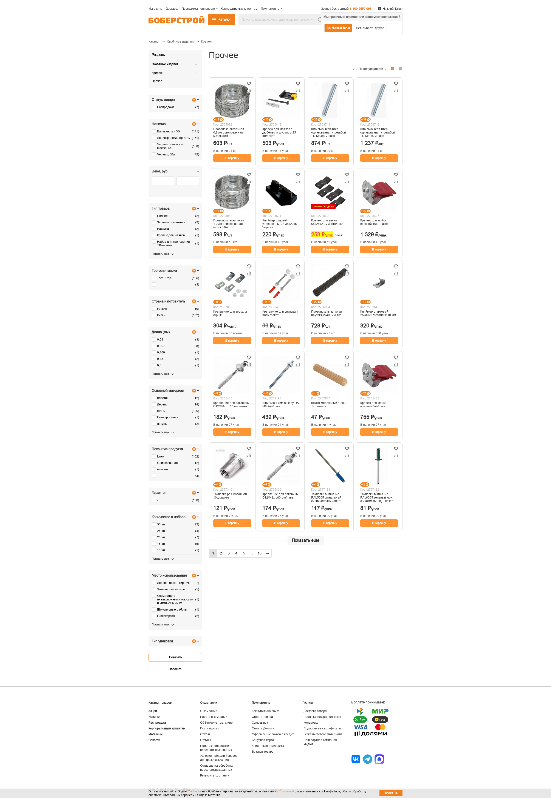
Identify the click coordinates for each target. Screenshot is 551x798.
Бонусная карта (263, 740)
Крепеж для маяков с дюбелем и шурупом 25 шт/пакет (279, 132)
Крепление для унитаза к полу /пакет (280, 313)
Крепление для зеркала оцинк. (230, 313)
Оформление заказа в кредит (273, 734)
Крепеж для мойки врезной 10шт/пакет (374, 222)
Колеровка (310, 722)
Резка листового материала (322, 734)
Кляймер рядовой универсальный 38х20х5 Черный (279, 224)
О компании (208, 711)
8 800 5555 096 (360, 8)
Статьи (205, 734)
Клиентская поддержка (268, 745)
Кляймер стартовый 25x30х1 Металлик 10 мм (378, 313)
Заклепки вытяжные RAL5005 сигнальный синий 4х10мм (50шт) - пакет (327, 497)
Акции (153, 711)
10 (260, 553)
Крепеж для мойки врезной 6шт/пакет (373, 404)
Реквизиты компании (214, 775)
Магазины (156, 734)
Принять (391, 793)
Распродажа (157, 722)
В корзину (232, 158)
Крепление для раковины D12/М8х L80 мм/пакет (280, 495)
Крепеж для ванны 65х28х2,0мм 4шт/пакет (328, 222)
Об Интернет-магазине (216, 722)
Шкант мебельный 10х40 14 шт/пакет (328, 404)
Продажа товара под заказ (322, 716)
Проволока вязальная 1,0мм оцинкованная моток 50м (228, 224)
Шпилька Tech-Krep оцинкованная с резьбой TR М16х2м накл (377, 132)
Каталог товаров (160, 702)
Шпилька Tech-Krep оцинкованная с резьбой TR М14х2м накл (328, 132)
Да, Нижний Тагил (338, 27)
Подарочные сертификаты (322, 728)
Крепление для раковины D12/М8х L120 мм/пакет (231, 404)
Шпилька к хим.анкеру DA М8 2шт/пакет (280, 404)
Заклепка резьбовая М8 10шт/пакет (230, 495)
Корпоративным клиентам (167, 728)
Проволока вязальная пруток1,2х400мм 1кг (326, 313)
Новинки (154, 716)
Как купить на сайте (266, 711)
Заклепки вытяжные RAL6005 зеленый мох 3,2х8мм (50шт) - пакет (376, 497)
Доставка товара (315, 711)
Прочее (157, 81)
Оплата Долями (263, 728)
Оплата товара (262, 716)
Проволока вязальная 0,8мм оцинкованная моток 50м (228, 132)
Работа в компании (213, 716)
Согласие (194, 791)
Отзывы (205, 740)
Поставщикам (210, 728)
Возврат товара (263, 751)
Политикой (286, 791)
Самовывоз (260, 722)
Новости (154, 740)
